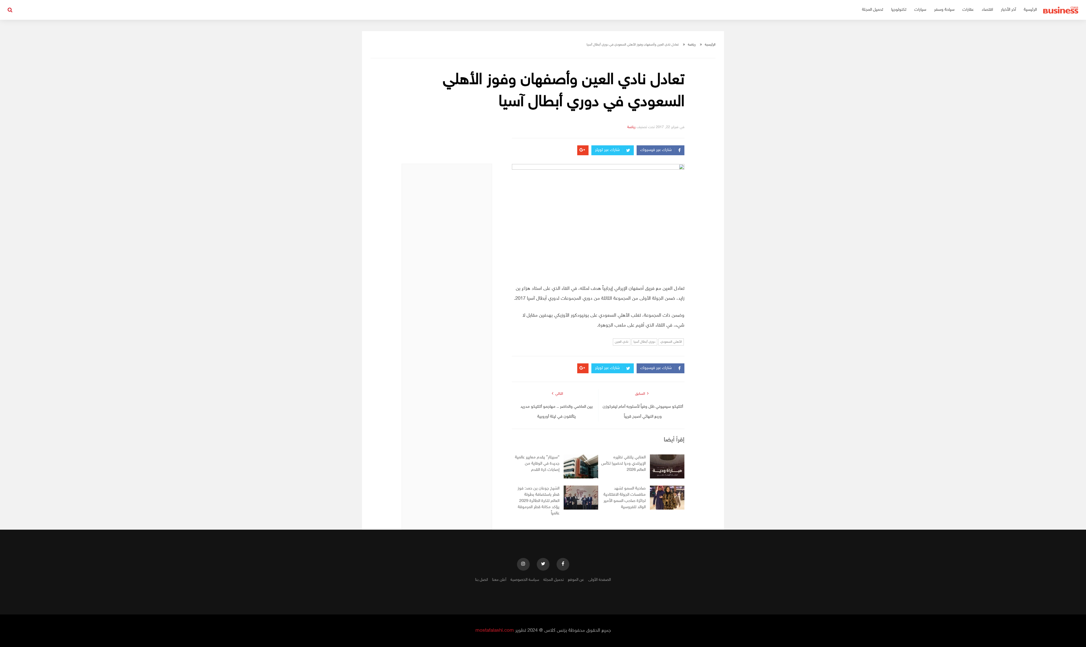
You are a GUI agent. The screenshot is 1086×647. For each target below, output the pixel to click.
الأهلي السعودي (671, 342)
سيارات (920, 9)
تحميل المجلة (872, 9)
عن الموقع (576, 579)
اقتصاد (987, 9)
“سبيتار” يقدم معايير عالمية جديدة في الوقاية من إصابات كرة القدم (537, 463)
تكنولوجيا (898, 9)
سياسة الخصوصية (524, 579)
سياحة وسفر (944, 9)
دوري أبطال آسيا (644, 342)
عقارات (968, 9)
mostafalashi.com (494, 630)
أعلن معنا (499, 579)
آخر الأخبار (1008, 9)
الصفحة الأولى (599, 579)
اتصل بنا (481, 579)
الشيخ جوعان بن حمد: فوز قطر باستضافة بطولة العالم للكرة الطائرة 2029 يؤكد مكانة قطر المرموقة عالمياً (538, 501)
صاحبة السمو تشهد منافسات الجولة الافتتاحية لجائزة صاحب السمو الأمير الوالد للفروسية (625, 498)
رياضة (692, 45)
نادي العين (621, 342)
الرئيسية (1030, 9)
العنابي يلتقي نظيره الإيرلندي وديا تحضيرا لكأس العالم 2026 (623, 463)
